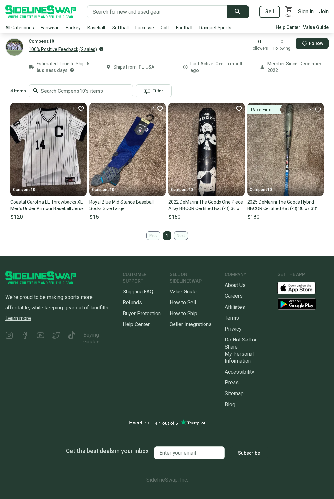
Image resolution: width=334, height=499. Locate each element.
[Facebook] (25, 338)
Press (232, 382)
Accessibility (239, 372)
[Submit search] (238, 11)
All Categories (19, 27)
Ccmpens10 (24, 189)
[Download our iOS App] (301, 288)
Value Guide (316, 27)
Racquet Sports (215, 27)
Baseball (96, 27)
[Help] (101, 49)
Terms (232, 318)
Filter (157, 90)
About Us (235, 285)
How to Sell (183, 302)
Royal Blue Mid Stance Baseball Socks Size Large (121, 205)
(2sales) (88, 49)
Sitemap (234, 394)
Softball (120, 27)
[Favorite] (239, 108)
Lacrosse (144, 27)
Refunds (132, 302)
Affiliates (235, 307)
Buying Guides (91, 338)
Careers (234, 296)
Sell (269, 11)
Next (181, 235)
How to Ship (183, 313)
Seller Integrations (191, 324)
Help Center (288, 27)
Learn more (18, 318)
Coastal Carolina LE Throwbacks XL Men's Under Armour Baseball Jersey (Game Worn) (48, 205)
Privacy (233, 329)
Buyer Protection (142, 313)
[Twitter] (56, 338)
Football (184, 27)
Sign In (306, 11)
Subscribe (249, 453)
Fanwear (50, 27)
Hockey (73, 27)
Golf (165, 27)
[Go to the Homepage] (40, 11)
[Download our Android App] (303, 304)
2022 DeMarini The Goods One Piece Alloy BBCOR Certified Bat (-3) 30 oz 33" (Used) (205, 205)
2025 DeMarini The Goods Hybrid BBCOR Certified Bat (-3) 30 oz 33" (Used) (282, 205)
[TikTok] (72, 338)
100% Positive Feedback (53, 49)
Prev (153, 235)
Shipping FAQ (138, 292)
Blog (230, 404)
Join (324, 11)
